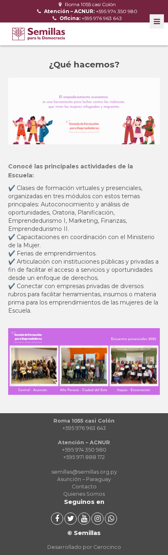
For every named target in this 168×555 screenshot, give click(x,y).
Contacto (84, 486)
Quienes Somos (84, 494)
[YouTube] (84, 518)
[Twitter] (70, 518)
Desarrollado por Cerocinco (84, 547)
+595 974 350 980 (90, 11)
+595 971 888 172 (84, 457)
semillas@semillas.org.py (84, 472)
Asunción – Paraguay (84, 479)
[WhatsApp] (111, 518)
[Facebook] (57, 518)
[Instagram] (97, 518)
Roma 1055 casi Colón (90, 4)
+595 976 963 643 (90, 18)
